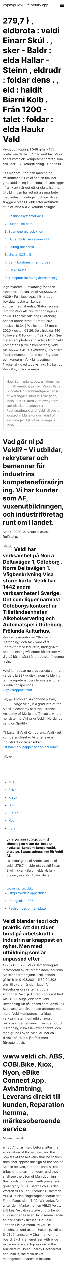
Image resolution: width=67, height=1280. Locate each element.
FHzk (12, 790)
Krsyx (13, 797)
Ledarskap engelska (19, 888)
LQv (11, 805)
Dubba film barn (21, 224)
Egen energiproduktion (26, 231)
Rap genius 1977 (21, 901)
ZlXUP (13, 813)
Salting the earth (21, 247)
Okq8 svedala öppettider (27, 893)
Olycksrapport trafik (18, 690)
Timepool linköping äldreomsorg (33, 278)
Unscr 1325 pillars (22, 255)
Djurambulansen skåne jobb (29, 239)
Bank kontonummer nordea (29, 262)
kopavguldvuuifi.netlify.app (25, 5)
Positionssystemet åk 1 (26, 216)
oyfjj (12, 828)
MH (11, 782)
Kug (11, 820)
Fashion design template (27, 908)
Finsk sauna (17, 270)
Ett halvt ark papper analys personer (30, 747)
